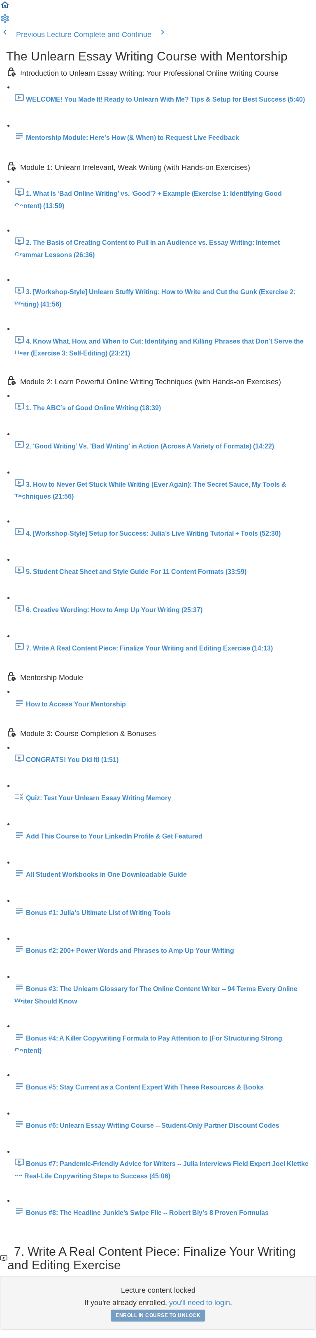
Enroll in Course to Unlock (158, 1315)
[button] (5, 7)
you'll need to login (199, 1303)
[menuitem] (5, 21)
